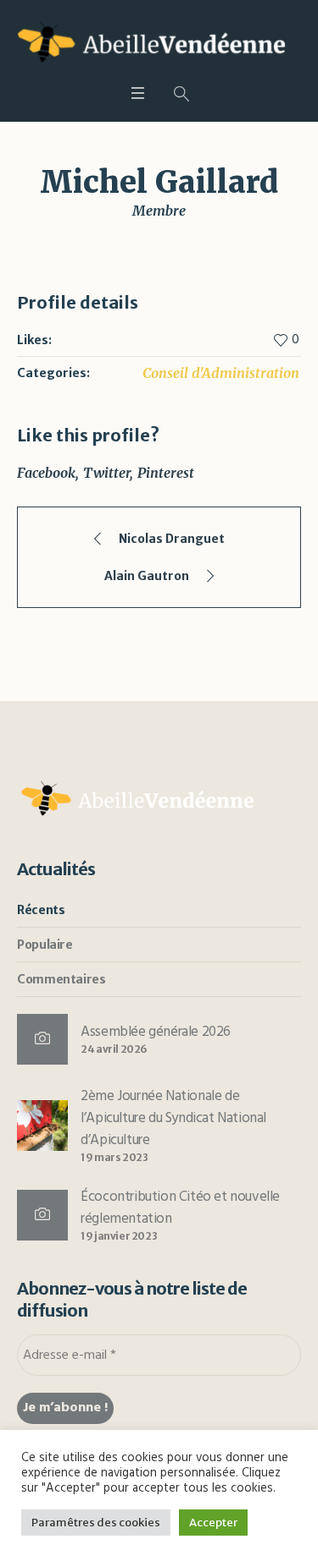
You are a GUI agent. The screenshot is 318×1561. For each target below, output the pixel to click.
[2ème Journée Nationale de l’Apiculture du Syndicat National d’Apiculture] (42, 1124)
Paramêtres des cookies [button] (95, 1522)
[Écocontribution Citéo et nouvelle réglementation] (42, 1215)
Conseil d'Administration (220, 372)
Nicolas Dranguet (172, 538)
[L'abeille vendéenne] (159, 45)
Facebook (46, 472)
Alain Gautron (146, 575)
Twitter (106, 472)
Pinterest (165, 472)
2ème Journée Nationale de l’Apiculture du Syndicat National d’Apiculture (173, 1118)
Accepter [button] (213, 1522)
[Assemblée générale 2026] (42, 1039)
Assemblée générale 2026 (156, 1032)
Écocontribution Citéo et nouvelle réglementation (180, 1208)
